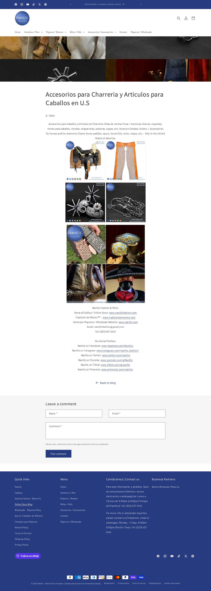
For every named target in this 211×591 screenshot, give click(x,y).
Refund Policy (21, 527)
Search (18, 486)
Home (63, 486)
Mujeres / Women (69, 498)
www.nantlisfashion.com (123, 312)
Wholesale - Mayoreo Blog (28, 510)
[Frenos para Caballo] (126, 221)
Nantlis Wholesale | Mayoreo (166, 486)
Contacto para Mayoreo (26, 521)
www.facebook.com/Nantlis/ (117, 345)
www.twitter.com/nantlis (116, 355)
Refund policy (109, 583)
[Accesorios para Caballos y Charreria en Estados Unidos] (105, 303)
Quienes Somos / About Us (28, 498)
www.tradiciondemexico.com (119, 317)
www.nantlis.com (128, 321)
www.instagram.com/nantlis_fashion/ (118, 350)
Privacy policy (123, 583)
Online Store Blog (23, 504)
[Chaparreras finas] (126, 180)
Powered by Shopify (93, 583)
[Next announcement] (140, 4)
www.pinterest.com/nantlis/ (117, 369)
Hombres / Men (68, 492)
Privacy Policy (21, 544)
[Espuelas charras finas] (85, 221)
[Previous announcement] (70, 4)
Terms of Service (23, 533)
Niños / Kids (66, 504)
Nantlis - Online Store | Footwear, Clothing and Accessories (61, 583)
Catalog (18, 492)
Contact (64, 515)
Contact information (172, 583)
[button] (33, 32)
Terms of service (139, 583)
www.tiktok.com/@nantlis (115, 364)
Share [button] (52, 115)
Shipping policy (155, 583)
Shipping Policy (22, 539)
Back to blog (108, 383)
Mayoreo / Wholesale (70, 521)
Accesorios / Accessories (72, 510)
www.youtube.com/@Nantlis (117, 359)
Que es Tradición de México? (29, 515)
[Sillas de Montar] (85, 180)
